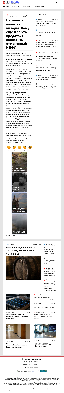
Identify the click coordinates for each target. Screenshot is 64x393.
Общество (40, 84)
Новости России (11, 15)
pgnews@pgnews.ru (31, 364)
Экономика (11, 244)
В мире (40, 19)
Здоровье (40, 29)
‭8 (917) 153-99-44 (31, 362)
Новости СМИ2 (10, 235)
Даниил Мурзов (26, 15)
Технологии (11, 312)
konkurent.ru (20, 142)
